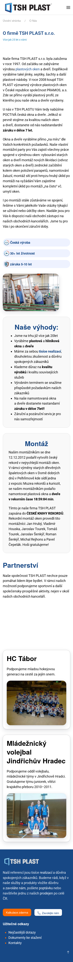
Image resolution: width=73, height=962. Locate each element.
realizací (46, 872)
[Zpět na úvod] (29, 7)
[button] (68, 7)
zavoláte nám (15, 888)
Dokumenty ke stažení (25, 938)
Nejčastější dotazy (22, 932)
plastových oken (28, 69)
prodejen (46, 893)
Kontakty (15, 943)
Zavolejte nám (50, 913)
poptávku (46, 888)
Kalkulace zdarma (17, 912)
